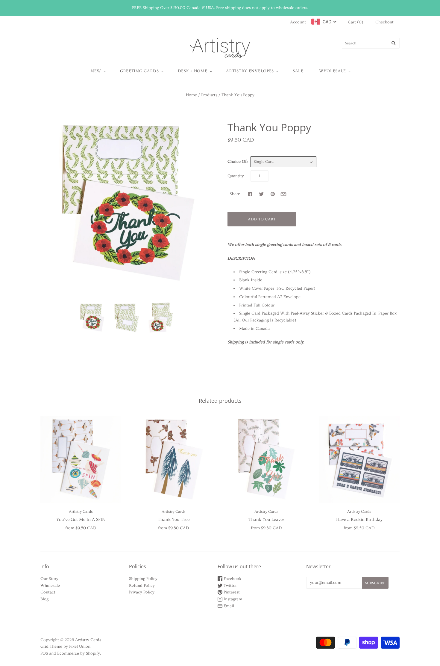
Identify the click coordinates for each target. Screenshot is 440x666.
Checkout (384, 22)
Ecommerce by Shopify (78, 653)
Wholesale (332, 71)
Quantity (235, 176)
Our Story (49, 578)
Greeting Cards (139, 71)
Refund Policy (142, 585)
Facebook (232, 578)
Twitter (229, 585)
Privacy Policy (141, 592)
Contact (47, 592)
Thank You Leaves (266, 519)
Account (298, 22)
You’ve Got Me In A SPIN (80, 519)
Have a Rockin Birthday (359, 519)
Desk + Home (192, 71)
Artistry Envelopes (250, 71)
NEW (96, 71)
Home (191, 95)
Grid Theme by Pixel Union (65, 646)
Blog (44, 599)
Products (209, 95)
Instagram (232, 599)
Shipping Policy (143, 578)
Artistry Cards (81, 511)
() (355, 22)
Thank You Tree (173, 519)
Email (228, 606)
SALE (298, 71)
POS (44, 653)
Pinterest (231, 592)
